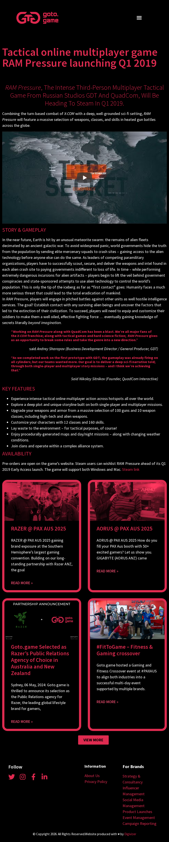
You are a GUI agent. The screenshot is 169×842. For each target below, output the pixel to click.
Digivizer (130, 834)
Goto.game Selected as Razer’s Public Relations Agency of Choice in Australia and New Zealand (40, 660)
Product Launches (137, 811)
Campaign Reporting (139, 823)
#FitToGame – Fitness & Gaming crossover (125, 650)
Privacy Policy (95, 781)
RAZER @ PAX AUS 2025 (38, 528)
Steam (85, 103)
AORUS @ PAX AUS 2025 (124, 528)
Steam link (131, 469)
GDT (91, 95)
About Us (92, 775)
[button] (139, 18)
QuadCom (124, 95)
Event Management (139, 817)
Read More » (22, 582)
